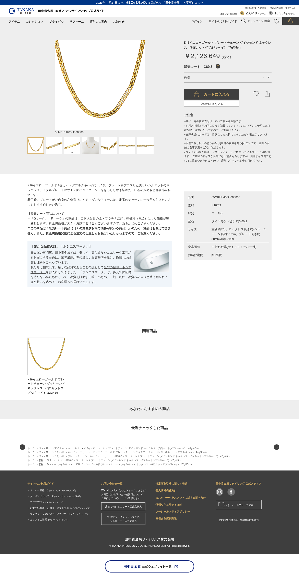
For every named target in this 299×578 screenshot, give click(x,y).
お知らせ (118, 21)
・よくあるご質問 (48, 519)
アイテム (14, 21)
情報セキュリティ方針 (169, 504)
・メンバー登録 (52, 490)
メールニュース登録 (242, 504)
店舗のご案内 (98, 21)
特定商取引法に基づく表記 (171, 483)
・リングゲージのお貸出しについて (58, 513)
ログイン (197, 21)
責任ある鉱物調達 (166, 518)
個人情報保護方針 (166, 490)
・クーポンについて (54, 496)
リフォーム (77, 21)
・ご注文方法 (45, 502)
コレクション (34, 21)
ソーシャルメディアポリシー (173, 511)
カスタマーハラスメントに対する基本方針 (181, 497)
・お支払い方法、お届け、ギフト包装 (59, 508)
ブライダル (56, 21)
